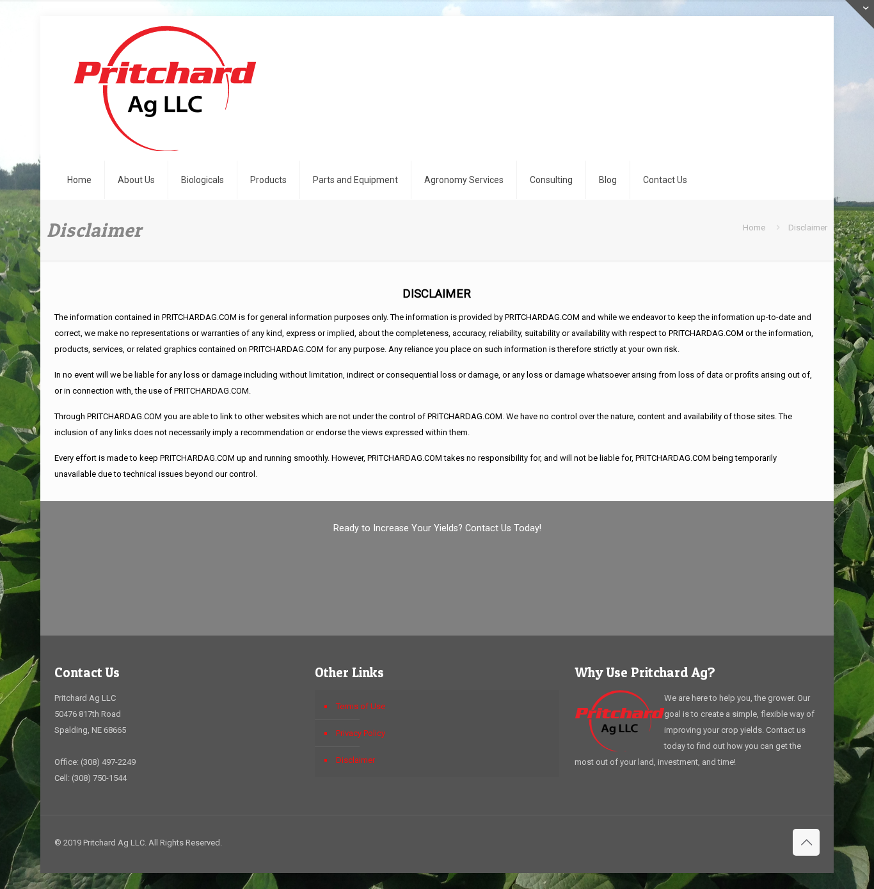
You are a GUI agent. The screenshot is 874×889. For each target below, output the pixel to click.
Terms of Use (360, 706)
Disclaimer (355, 760)
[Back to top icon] (806, 842)
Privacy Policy (360, 733)
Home (754, 227)
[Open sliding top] (859, 14)
